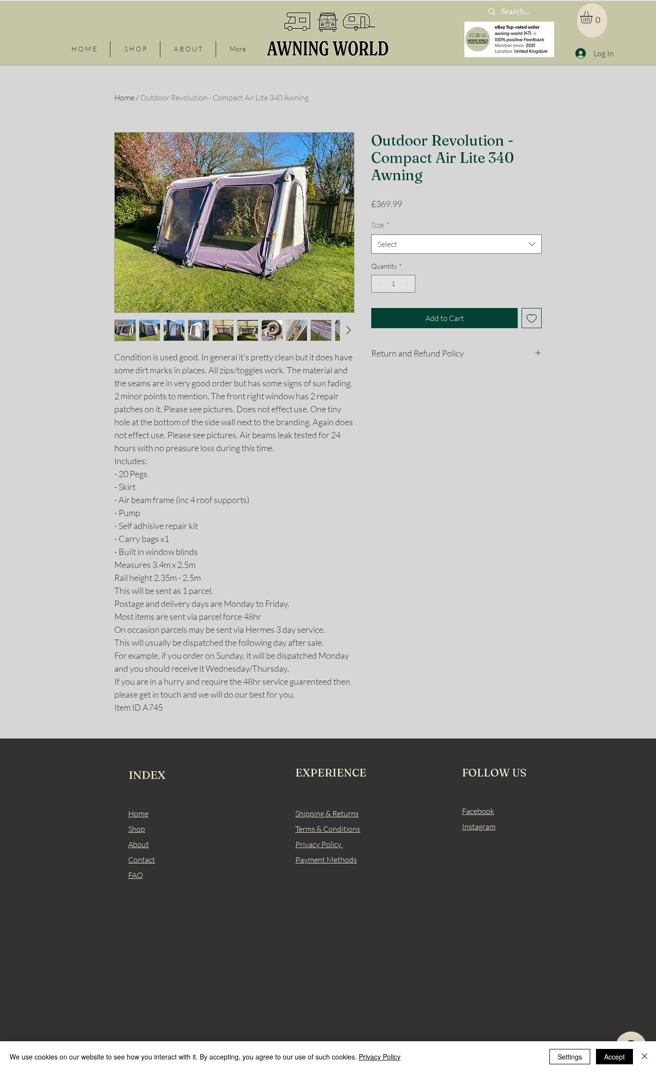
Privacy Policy (380, 1056)
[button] (593, 17)
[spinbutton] (393, 283)
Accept (614, 1056)
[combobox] (456, 244)
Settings (570, 1056)
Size (380, 225)
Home (124, 97)
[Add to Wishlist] (532, 318)
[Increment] (408, 283)
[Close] (644, 1056)
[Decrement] (379, 283)
